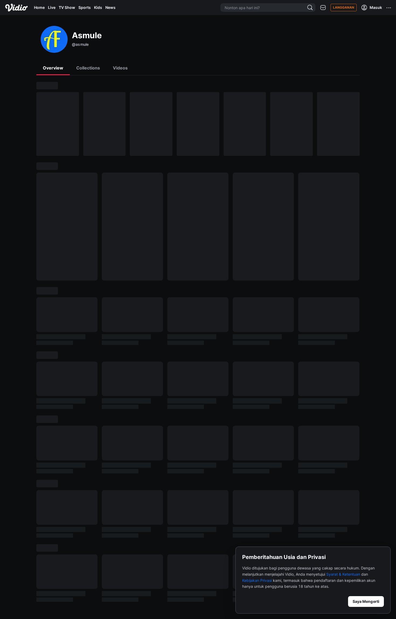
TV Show (67, 7)
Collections (88, 68)
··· (389, 7)
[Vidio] (16, 7)
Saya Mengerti (366, 601)
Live (51, 7)
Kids (98, 7)
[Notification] (323, 7)
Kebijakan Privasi (257, 580)
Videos (120, 68)
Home (39, 7)
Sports (84, 7)
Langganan (343, 7)
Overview (53, 68)
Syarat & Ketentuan (343, 574)
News (110, 7)
